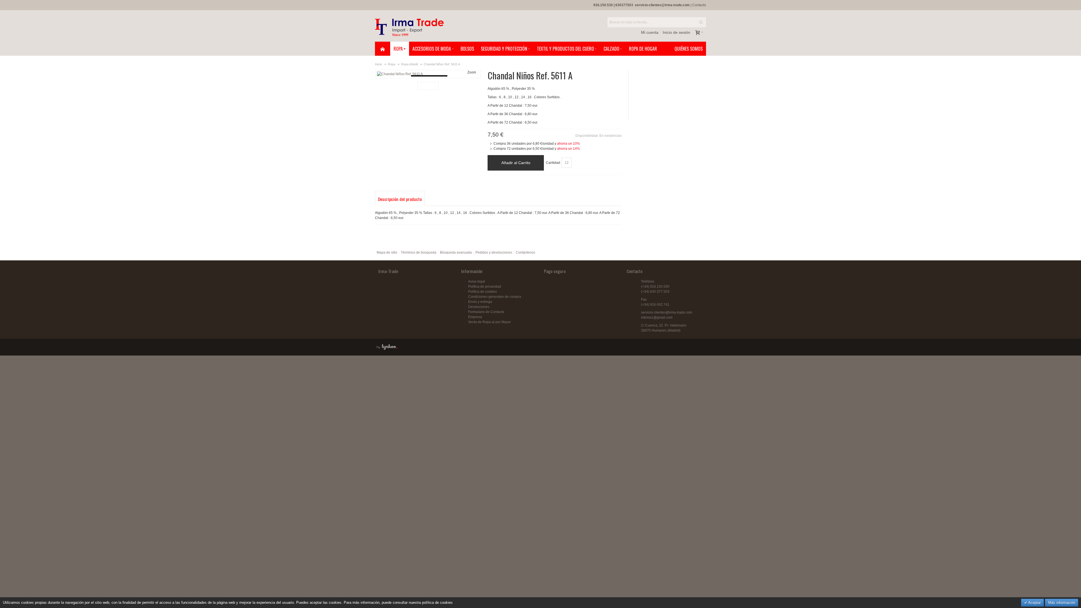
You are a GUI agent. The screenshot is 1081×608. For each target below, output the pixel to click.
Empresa (475, 317)
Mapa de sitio (387, 252)
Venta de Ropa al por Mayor (489, 322)
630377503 (624, 5)
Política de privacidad (484, 287)
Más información (1061, 602)
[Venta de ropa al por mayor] (409, 27)
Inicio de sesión (676, 32)
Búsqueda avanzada (456, 252)
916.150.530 (603, 5)
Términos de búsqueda (418, 252)
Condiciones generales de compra (494, 297)
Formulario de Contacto (486, 312)
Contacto (699, 5)
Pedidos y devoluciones (493, 252)
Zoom (471, 72)
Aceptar (1034, 602)
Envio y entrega (480, 302)
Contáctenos (525, 252)
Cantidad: (553, 163)
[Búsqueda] (701, 22)
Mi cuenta (649, 32)
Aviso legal (476, 281)
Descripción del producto (400, 199)
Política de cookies (482, 292)
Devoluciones (478, 307)
